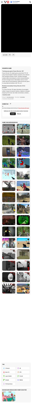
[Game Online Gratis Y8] (6, 2)
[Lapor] (13, 54)
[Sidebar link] (1, 2)
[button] (6, 95)
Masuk (19, 113)
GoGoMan (22, 97)
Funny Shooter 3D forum (23, 108)
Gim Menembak (10, 97)
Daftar (13, 113)
